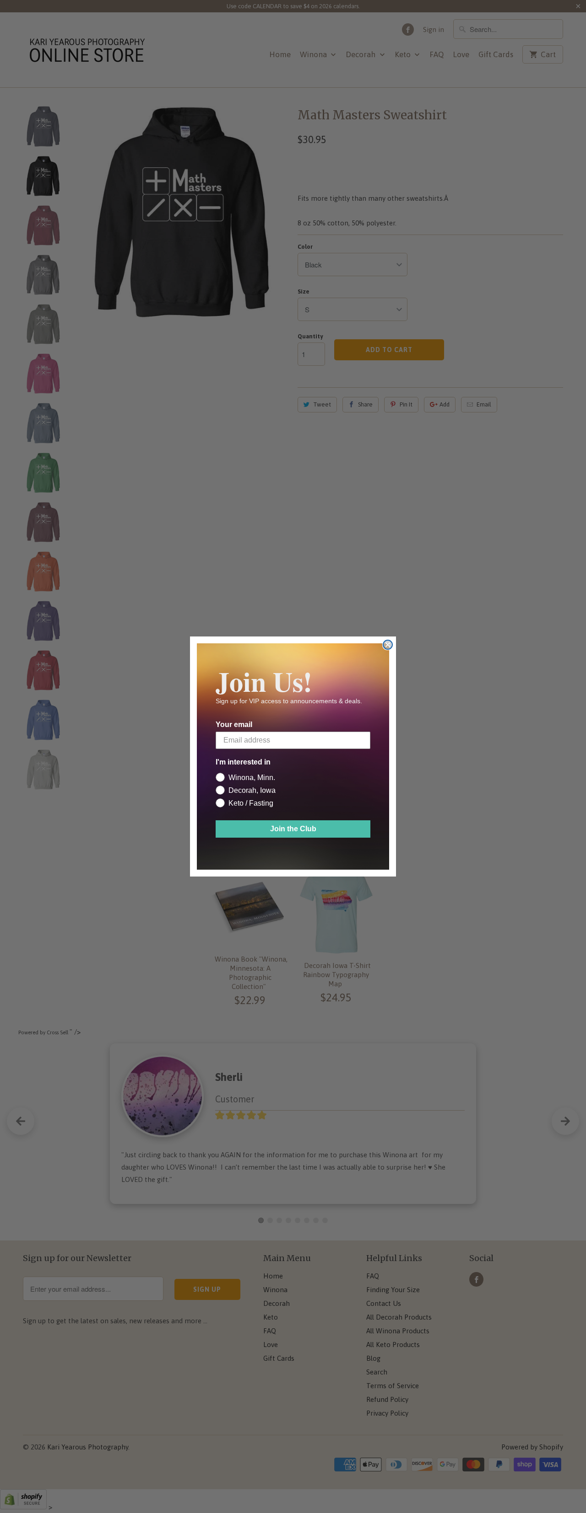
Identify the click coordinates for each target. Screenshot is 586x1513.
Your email (234, 724)
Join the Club (293, 829)
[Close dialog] (387, 644)
